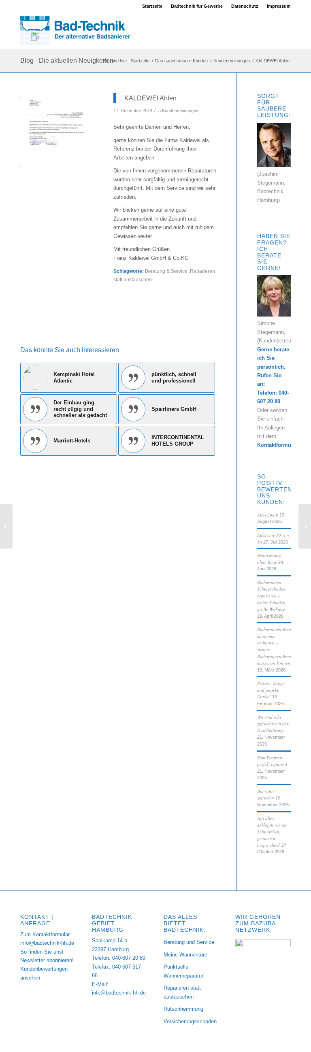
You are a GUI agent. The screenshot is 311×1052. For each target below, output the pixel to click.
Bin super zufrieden (266, 794)
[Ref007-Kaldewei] (56, 132)
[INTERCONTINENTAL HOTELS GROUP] (6, 526)
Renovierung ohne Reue (269, 558)
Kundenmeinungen (180, 110)
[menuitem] (152, 6)
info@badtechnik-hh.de (47, 943)
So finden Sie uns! (42, 952)
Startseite (152, 6)
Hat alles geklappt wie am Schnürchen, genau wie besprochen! (272, 831)
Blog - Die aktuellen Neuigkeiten (66, 60)
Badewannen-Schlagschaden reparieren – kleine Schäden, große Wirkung (272, 595)
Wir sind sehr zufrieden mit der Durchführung (272, 723)
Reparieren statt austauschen (182, 992)
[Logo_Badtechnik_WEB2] (79, 31)
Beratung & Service (166, 271)
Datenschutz (244, 6)
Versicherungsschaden (190, 1021)
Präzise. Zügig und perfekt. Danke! (270, 689)
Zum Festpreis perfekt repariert (272, 760)
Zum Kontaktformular (45, 934)
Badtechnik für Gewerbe (197, 6)
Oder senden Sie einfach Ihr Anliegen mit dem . (278, 427)
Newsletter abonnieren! (47, 960)
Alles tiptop (267, 515)
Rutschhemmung (183, 1009)
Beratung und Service (189, 942)
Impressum (279, 6)
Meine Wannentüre (185, 955)
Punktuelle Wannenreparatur (183, 971)
